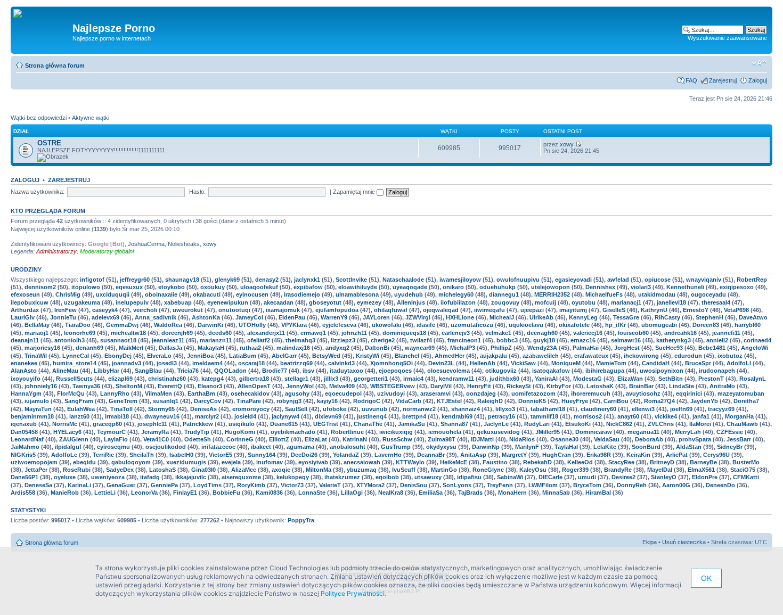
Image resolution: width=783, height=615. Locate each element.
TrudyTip (196, 432)
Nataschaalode (403, 279)
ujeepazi (532, 310)
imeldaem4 (207, 363)
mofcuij (545, 302)
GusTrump (396, 447)
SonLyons (457, 485)
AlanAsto (24, 370)
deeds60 (220, 333)
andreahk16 (680, 333)
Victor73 (292, 485)
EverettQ (170, 386)
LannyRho (114, 393)
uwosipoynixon (661, 370)
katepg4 (212, 378)
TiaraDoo (78, 325)
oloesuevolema (448, 370)
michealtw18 (128, 333)
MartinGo (444, 469)
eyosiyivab (313, 462)
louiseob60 (633, 333)
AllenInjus (411, 302)
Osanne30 (564, 439)
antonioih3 (69, 340)
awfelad (618, 279)
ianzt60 (79, 416)
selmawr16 (626, 340)
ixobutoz (730, 355)
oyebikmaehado (293, 432)
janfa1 (700, 416)
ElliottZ (279, 439)
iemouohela (444, 432)
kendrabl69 (457, 416)
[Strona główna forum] (21, 14)
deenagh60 (542, 333)
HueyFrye (574, 401)
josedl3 (167, 363)
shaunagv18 (182, 279)
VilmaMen (158, 393)
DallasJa (170, 348)
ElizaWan (630, 378)
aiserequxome (241, 477)
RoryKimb (251, 485)
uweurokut (188, 310)
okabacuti (207, 294)
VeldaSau (606, 439)
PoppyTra (301, 520)
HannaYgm (26, 393)
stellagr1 (296, 378)
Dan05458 (24, 432)
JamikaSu (411, 424)
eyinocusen (252, 294)
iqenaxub (24, 424)
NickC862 (619, 424)
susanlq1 (165, 401)
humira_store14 (74, 363)
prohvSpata (695, 439)
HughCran (556, 455)
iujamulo (37, 401)
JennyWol (300, 386)
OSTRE (49, 143)
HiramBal (598, 492)
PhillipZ (501, 348)
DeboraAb (649, 439)
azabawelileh (541, 355)
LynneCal (75, 355)
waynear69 (420, 348)
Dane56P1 (24, 477)
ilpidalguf (68, 447)
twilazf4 (421, 340)
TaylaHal (566, 447)
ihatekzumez (342, 477)
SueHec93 (669, 348)
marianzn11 (216, 340)
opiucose (658, 279)
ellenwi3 (643, 409)
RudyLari (537, 424)
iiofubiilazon (458, 302)
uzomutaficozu (472, 325)
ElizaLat (316, 439)
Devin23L (441, 363)
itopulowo (85, 287)
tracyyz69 (721, 409)
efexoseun (25, 294)
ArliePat (677, 455)
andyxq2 (337, 348)
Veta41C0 (156, 439)
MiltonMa (318, 469)
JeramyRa (155, 432)
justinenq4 (372, 416)
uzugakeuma (82, 302)
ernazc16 (583, 340)
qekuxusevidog (498, 432)
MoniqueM (566, 363)
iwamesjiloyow (460, 279)
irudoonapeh (717, 370)
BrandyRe (618, 469)
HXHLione (460, 317)
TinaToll (121, 409)
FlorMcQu (71, 393)
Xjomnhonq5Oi (391, 363)
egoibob (387, 477)
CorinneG (240, 439)
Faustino (495, 462)
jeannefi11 (726, 333)
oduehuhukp (497, 287)
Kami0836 (269, 492)
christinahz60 (167, 378)
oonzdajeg (481, 393)
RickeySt (519, 386)
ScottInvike (351, 279)
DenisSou (413, 485)
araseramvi (435, 393)
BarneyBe (703, 462)
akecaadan (278, 302)
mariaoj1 (36, 333)
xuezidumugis (186, 462)
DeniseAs (203, 409)
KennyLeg (583, 317)
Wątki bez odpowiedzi (39, 117)
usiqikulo (242, 424)
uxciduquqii (112, 294)
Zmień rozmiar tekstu (759, 63)
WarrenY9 (334, 317)
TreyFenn (500, 485)
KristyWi (367, 355)
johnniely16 (41, 386)
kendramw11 (456, 378)
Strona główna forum (55, 65)
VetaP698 (736, 310)
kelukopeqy (292, 477)
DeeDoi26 (304, 455)
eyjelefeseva (339, 325)
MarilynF (527, 447)
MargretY (514, 455)
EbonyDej (118, 355)
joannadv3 (126, 363)
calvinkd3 (341, 363)
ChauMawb (742, 424)
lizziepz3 (343, 340)
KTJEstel (449, 401)
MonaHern (512, 492)
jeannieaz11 (168, 340)
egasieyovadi (573, 279)
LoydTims (207, 485)
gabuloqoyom (131, 462)
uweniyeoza (108, 477)
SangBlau (148, 370)
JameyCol (249, 317)
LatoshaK (600, 386)
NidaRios (522, 439)
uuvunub (374, 409)
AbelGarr (284, 355)
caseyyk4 (105, 310)
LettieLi (105, 492)
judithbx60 (504, 378)
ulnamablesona (357, 294)
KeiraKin (638, 455)
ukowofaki (386, 325)
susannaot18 (118, 340)
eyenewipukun (227, 302)
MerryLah (688, 432)
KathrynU (654, 310)
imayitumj (573, 310)
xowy (567, 144)
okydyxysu (441, 447)
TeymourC (111, 432)
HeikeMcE (453, 462)
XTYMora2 (370, 485)
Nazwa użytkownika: (37, 191)
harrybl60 (748, 325)
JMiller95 (547, 432)
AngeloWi (754, 348)
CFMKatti (746, 477)
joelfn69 (681, 409)
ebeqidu (84, 462)
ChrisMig (67, 294)
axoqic (281, 469)
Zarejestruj (723, 80)
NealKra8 (390, 492)
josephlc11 (152, 424)
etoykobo (171, 287)
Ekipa (649, 542)
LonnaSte (311, 492)
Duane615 (284, 424)
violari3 (641, 287)
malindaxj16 (293, 348)
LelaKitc (604, 447)
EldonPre (704, 477)
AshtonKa (206, 317)
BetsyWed (326, 355)
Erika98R (598, 455)
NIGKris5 (23, 455)
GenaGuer (121, 485)
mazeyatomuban (740, 393)
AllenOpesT (254, 386)
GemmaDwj (122, 325)
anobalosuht (347, 447)
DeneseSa (38, 485)
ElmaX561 (701, 469)
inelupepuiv (132, 302)
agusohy (297, 393)
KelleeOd (580, 462)
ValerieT (330, 485)
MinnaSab (556, 492)
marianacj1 (626, 302)
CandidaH (656, 363)
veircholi (145, 310)
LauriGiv (23, 317)
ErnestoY (695, 310)
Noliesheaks (184, 244)
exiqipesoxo (737, 287)
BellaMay (37, 325)
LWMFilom (543, 485)
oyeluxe (65, 477)
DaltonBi (377, 348)
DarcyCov (207, 401)
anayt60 (628, 416)
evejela (231, 462)
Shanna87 (454, 424)
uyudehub (408, 294)
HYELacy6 (67, 432)
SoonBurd (646, 447)
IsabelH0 (181, 455)
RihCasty (667, 317)
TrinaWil (36, 355)
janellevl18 (671, 302)
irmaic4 (413, 378)
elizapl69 (120, 378)
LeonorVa (144, 492)
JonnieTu (63, 317)
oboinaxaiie (161, 294)
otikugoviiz (501, 370)
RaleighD (490, 401)
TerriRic (103, 455)
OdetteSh (197, 439)
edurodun (688, 355)
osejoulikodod (165, 447)
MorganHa (739, 416)
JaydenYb (704, 401)
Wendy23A (542, 348)
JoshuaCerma (146, 244)
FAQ (691, 80)
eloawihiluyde (357, 287)
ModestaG (587, 378)
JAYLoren (376, 317)
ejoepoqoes (395, 370)
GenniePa (164, 485)
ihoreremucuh (590, 393)
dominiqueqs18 (404, 333)
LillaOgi (352, 492)
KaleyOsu (533, 469)
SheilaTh (141, 455)
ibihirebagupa (604, 370)
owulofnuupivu (518, 279)
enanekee (24, 363)
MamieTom (611, 363)
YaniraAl (546, 378)
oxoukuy (212, 287)
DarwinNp (486, 447)
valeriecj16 (587, 333)
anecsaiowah (362, 462)
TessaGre (626, 317)
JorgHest (627, 348)
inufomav (269, 462)
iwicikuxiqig (396, 432)
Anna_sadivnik (155, 317)
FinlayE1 (185, 492)
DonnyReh (632, 485)
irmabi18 (117, 416)
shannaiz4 (465, 409)
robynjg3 (288, 401)
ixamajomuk (283, 310)
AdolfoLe (64, 455)
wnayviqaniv (703, 279)
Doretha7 (746, 401)
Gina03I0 (203, 469)
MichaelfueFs (604, 294)
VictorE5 (220, 455)
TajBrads (470, 492)
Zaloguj (757, 80)
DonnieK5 (532, 401)
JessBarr (739, 439)
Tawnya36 (86, 386)
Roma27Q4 (659, 401)
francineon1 (464, 340)
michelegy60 (456, 294)
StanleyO (663, 477)
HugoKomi (240, 432)
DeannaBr (431, 455)
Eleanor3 (210, 386)
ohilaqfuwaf (390, 310)
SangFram (78, 401)
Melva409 (342, 386)
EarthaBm (201, 393)
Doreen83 (705, 325)
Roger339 (575, 469)
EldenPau (292, 317)
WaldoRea (168, 325)
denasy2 (267, 279)
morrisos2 (588, 416)
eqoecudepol (343, 393)
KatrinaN (354, 439)
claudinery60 (598, 409)
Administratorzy (56, 251)
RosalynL (752, 378)
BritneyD (662, 462)
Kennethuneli (685, 287)
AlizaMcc (243, 469)
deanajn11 (25, 340)
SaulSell (296, 409)
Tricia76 (188, 370)
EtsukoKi (578, 424)
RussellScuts (74, 378)
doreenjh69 (177, 333)
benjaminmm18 (32, 416)
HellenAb (482, 363)
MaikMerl (131, 348)
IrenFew (65, 310)
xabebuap (178, 302)
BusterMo (746, 462)
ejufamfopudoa (336, 310)
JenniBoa (200, 355)
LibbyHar (106, 370)
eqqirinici (689, 393)
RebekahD (537, 462)
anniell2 (717, 340)
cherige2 (383, 340)
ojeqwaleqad (441, 310)
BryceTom (587, 485)
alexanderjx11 (266, 333)
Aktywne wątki (90, 117)
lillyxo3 (505, 409)
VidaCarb (408, 401)
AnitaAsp (473, 455)
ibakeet (261, 447)
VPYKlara (294, 325)
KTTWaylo (410, 462)
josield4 (245, 416)
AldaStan (689, 447)
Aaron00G (676, 485)
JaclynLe (496, 424)
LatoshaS (162, 469)
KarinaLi (79, 485)
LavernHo (388, 455)
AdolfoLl (739, 363)
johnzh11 (354, 333)
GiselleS (613, 310)
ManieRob (65, 492)
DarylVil (441, 386)
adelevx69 (105, 317)
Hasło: (197, 191)
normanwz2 (419, 409)
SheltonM (129, 386)
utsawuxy (428, 477)
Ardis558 (23, 492)
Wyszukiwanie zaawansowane (727, 38)
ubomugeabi (659, 325)
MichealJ (502, 317)
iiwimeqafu (489, 310)
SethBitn (670, 378)
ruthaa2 (250, 348)
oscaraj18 (251, 363)
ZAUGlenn (73, 439)
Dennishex (600, 287)
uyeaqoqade (410, 287)
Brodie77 (274, 370)
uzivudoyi (391, 393)
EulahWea (81, 409)
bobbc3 (507, 340)
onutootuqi (234, 310)
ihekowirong (641, 355)
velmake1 (498, 333)
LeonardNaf (27, 439)
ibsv (308, 370)
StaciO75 (742, 469)
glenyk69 (227, 279)
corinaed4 (757, 340)
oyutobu (584, 302)
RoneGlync (488, 469)
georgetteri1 (371, 378)
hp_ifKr (615, 325)
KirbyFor (559, 386)
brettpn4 (414, 416)
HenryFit (479, 386)
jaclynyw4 (285, 416)
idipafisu (469, 477)
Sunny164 (261, 455)
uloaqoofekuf (259, 287)
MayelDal (659, 469)
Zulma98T (441, 439)
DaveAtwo (753, 317)
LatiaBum (242, 355)
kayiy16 (327, 401)
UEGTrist (325, 424)
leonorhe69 (79, 333)
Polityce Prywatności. (353, 593)
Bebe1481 (711, 348)
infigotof (92, 279)
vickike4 (666, 416)
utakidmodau (656, 294)
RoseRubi (77, 469)
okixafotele (574, 325)
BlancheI (407, 355)
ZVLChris (661, 424)
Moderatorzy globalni (107, 251)
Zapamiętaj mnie (355, 191)
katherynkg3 (673, 340)
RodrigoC (366, 401)
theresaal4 (716, 302)
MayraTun (38, 409)
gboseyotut (325, 302)
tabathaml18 (548, 409)
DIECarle (550, 477)
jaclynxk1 (307, 279)
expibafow (308, 287)
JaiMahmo (25, 447)
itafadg (150, 477)
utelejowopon (550, 287)
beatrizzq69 (296, 363)
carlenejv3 (456, 333)
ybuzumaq (362, 469)
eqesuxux (129, 287)
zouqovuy (505, 302)
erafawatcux (591, 355)
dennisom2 (40, 287)
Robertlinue (347, 432)
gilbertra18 (254, 378)
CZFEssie (729, 432)
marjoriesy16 (42, 348)
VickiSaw (523, 363)
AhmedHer (449, 355)
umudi (587, 477)
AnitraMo (722, 386)
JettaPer (36, 469)
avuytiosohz (643, 393)
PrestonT (711, 378)
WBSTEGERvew (392, 386)
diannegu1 (504, 294)
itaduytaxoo (346, 370)
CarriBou (616, 401)
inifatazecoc (218, 447)
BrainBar (641, 386)
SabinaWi (510, 477)
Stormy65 (161, 409)
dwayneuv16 (162, 416)
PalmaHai (586, 348)
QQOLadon (230, 370)
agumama (300, 447)
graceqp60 (107, 424)
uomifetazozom (533, 393)
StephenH (709, 317)
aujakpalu (493, 355)
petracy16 (501, 416)
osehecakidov (250, 393)
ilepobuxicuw (29, 302)
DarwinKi (210, 325)
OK (706, 578)
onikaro (453, 287)
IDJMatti (482, 439)
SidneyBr (730, 447)
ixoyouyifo (25, 378)
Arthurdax (25, 310)
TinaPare (248, 401)
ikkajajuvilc (190, 477)
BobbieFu (226, 492)
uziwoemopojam (34, 462)
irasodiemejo (302, 294)
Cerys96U (716, 455)
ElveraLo (159, 355)
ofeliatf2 (258, 340)
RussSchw (397, 439)
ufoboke (334, 409)
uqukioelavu (526, 325)
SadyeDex (120, 469)
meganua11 (643, 432)
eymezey (369, 302)
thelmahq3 (300, 340)
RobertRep (752, 279)
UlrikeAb (541, 317)
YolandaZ (346, 455)
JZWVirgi (417, 317)
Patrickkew (198, 424)
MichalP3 (462, 348)
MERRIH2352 (552, 294)
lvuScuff (403, 469)
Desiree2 (623, 477)
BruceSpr (698, 363)
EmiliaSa (431, 492)
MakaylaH (211, 348)
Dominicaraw (593, 432)
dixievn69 (328, 416)
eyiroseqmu (113, 447)
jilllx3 (331, 378)
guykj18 (544, 340)
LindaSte (681, 386)
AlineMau (65, 370)
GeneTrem (123, 401)
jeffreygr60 (135, 279)
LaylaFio (116, 439)
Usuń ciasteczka (684, 542)
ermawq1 (313, 333)
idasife (426, 325)
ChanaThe (368, 424)
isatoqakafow (551, 370)
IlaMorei (700, 424)
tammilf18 (544, 416)
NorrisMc (64, 424)
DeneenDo (720, 485)
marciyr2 (207, 416)
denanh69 (89, 348)
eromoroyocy (251, 409)
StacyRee (621, 462)
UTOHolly (252, 325)
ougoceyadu (708, 294)
